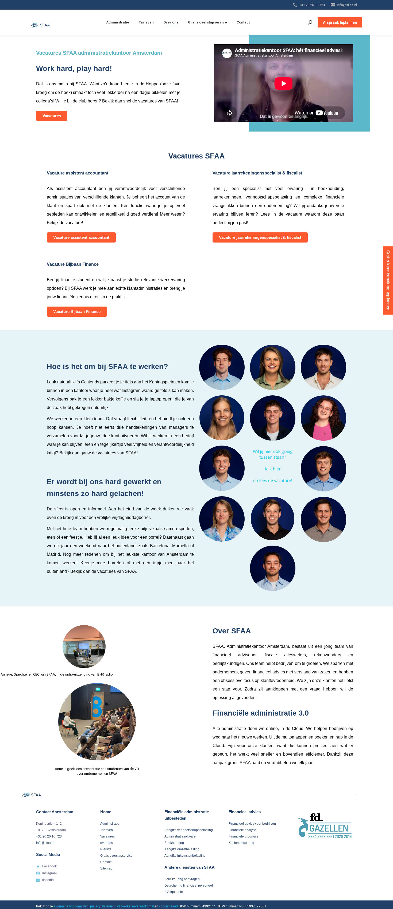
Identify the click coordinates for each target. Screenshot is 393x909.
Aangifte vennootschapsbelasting (188, 830)
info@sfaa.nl (347, 5)
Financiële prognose (244, 836)
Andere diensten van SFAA (189, 867)
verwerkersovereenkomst (135, 906)
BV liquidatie (173, 892)
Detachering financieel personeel (188, 885)
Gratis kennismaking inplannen (388, 281)
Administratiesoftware (180, 836)
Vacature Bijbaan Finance (77, 311)
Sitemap (106, 868)
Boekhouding (174, 843)
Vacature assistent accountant (81, 237)
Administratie (109, 823)
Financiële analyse (242, 830)
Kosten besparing (241, 843)
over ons (106, 843)
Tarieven (106, 830)
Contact (105, 862)
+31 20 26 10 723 (312, 5)
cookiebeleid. (169, 906)
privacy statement (102, 906)
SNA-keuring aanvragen (182, 879)
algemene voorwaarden (71, 906)
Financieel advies (245, 811)
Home (105, 811)
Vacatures (52, 115)
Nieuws (105, 849)
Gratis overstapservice (116, 856)
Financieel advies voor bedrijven (252, 823)
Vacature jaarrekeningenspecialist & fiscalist (260, 237)
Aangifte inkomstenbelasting (185, 856)
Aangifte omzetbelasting (181, 849)
